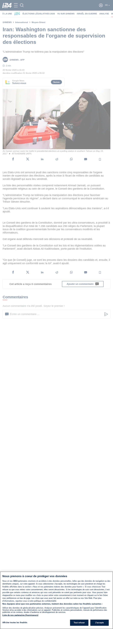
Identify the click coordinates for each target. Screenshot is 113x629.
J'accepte (99, 623)
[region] (56, 600)
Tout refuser (79, 623)
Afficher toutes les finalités (14, 622)
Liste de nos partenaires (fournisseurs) (20, 615)
